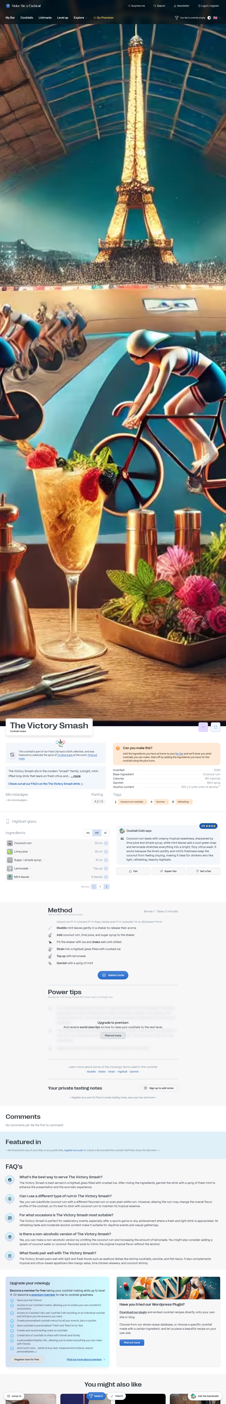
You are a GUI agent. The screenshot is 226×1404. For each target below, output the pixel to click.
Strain (111, 1071)
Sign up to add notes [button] (161, 1088)
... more (76, 776)
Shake (102, 1071)
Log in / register (210, 5)
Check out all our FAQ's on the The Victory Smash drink (44, 784)
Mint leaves (21, 877)
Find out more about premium (84, 1359)
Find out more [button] (113, 1035)
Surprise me (138, 5)
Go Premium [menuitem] (105, 18)
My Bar (179, 753)
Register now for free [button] (26, 1359)
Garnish (134, 1071)
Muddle (91, 1071)
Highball (122, 1071)
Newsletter (183, 5)
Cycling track (65, 755)
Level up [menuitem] (62, 18)
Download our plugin (133, 1312)
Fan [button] (135, 871)
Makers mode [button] (116, 975)
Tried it (119, 1396)
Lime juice (21, 851)
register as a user (73, 1150)
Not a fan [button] (205, 871)
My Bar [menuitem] (10, 18)
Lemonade (21, 868)
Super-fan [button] (171, 871)
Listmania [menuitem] (45, 18)
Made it (98, 1396)
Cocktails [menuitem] (26, 18)
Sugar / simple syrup (27, 860)
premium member (43, 1295)
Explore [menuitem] (79, 18)
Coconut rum (23, 843)
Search (161, 5)
